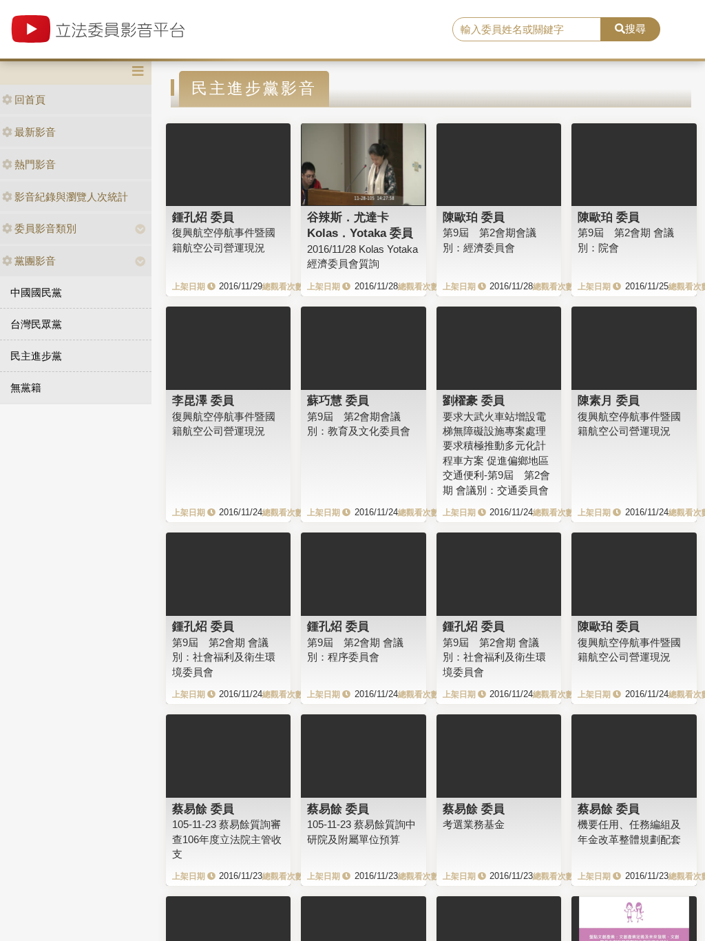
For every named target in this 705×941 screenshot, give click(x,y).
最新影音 (35, 132)
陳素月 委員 (609, 400)
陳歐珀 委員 (474, 217)
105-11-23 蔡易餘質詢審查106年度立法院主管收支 (227, 839)
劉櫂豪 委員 (474, 400)
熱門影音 (35, 164)
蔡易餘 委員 (203, 809)
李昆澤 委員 (203, 400)
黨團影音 (35, 261)
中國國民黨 (36, 292)
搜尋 (635, 28)
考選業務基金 (474, 824)
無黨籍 (25, 387)
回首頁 (29, 99)
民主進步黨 (36, 356)
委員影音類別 (45, 228)
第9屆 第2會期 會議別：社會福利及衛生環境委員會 (223, 657)
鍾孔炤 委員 (203, 217)
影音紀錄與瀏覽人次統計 (71, 197)
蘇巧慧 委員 (338, 400)
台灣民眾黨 (36, 324)
